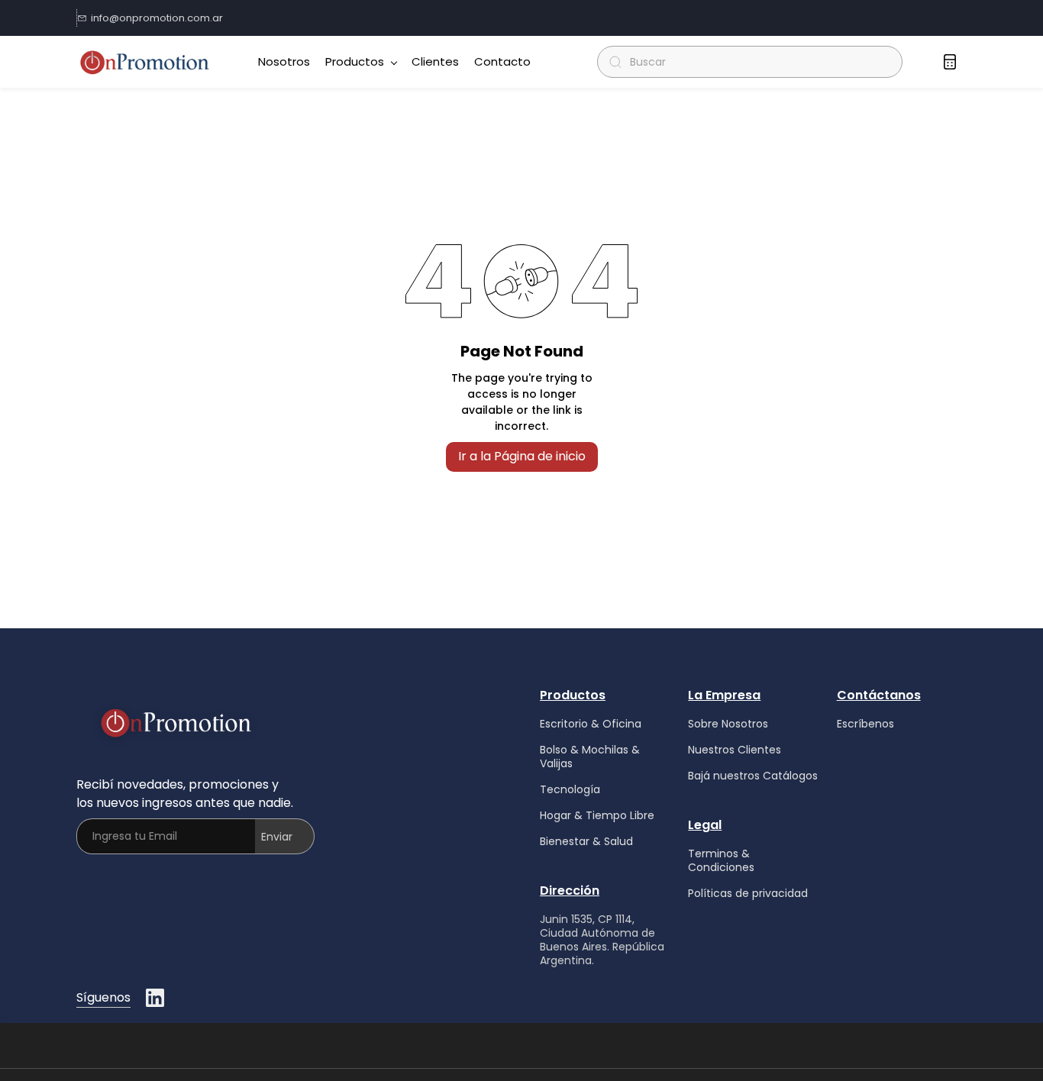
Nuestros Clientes (734, 749)
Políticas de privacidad (748, 893)
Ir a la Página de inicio (522, 456)
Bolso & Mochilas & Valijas (590, 756)
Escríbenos (865, 723)
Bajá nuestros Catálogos (753, 775)
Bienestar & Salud (586, 841)
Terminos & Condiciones (721, 860)
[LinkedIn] (155, 998)
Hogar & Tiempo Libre (597, 815)
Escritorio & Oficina (590, 723)
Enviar (276, 836)
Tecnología (570, 789)
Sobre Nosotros (728, 723)
